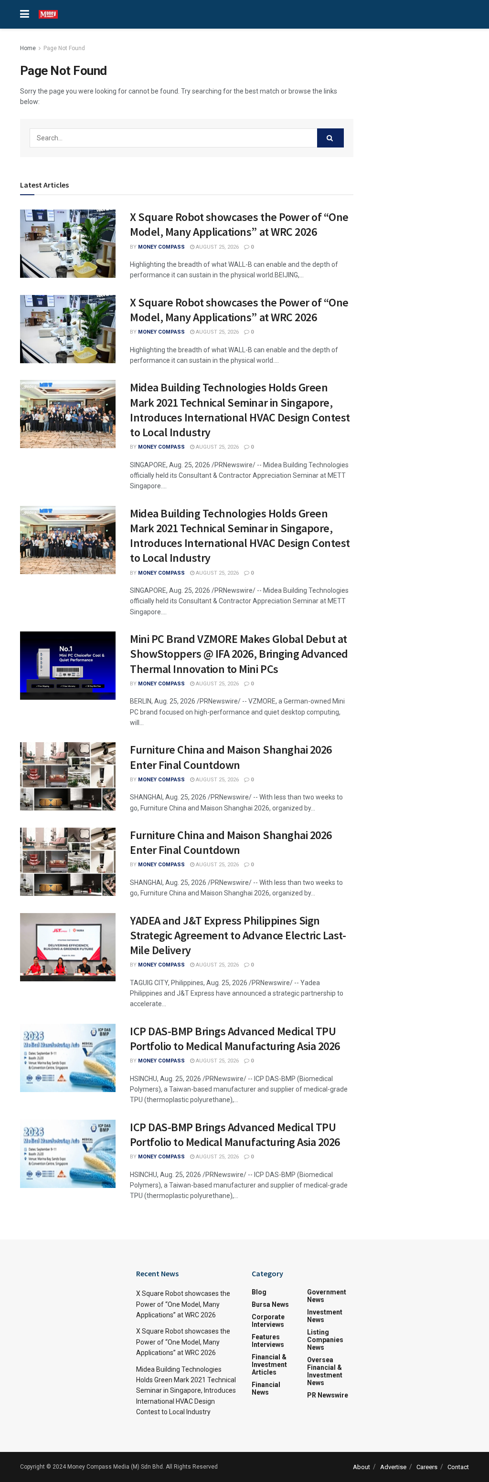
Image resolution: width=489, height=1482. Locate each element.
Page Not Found (64, 48)
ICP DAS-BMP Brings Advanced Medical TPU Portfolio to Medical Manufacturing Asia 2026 (235, 1038)
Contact (458, 1467)
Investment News (324, 1316)
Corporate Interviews (268, 1320)
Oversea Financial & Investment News (324, 1371)
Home (28, 48)
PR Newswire (327, 1395)
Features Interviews (268, 1340)
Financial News (266, 1388)
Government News (326, 1295)
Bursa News (270, 1304)
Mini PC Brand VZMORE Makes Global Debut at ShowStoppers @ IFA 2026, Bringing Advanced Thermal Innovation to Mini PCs (239, 653)
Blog (259, 1292)
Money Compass (161, 247)
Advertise (393, 1467)
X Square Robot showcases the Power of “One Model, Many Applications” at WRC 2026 (239, 224)
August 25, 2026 (216, 247)
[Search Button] (330, 137)
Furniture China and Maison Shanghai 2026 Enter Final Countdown (231, 757)
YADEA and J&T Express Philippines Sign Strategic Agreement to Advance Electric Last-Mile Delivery (238, 935)
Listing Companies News (325, 1339)
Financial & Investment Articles (269, 1364)
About (361, 1467)
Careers (426, 1467)
